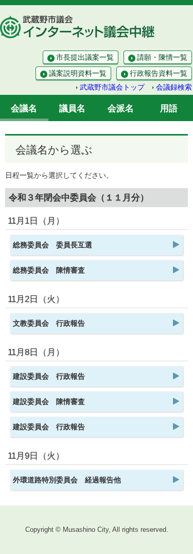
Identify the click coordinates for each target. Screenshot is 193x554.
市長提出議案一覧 (85, 57)
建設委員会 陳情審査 (49, 401)
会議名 (24, 108)
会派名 (121, 108)
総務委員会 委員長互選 (52, 245)
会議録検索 (174, 87)
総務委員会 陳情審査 (49, 270)
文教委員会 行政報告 (49, 323)
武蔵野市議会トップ (112, 87)
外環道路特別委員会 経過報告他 (67, 480)
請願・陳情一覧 (162, 57)
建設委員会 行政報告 (49, 376)
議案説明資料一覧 (78, 73)
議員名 (72, 108)
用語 (169, 108)
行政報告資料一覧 (158, 73)
